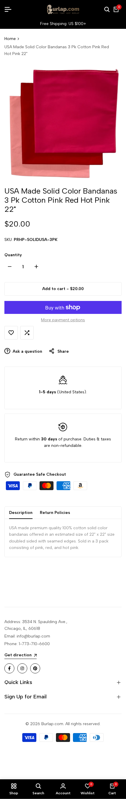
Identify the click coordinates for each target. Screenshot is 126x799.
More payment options (63, 319)
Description (21, 512)
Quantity (13, 254)
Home (10, 38)
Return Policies (55, 512)
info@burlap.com (33, 636)
